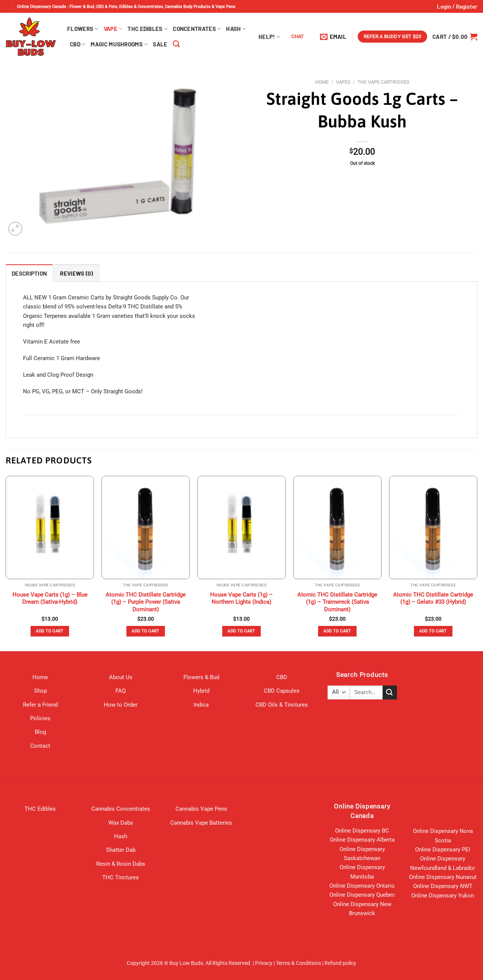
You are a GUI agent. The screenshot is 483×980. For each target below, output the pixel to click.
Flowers (80, 28)
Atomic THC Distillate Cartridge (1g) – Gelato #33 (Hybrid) (433, 598)
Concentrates (194, 28)
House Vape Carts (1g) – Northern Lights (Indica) (241, 598)
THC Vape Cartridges (383, 82)
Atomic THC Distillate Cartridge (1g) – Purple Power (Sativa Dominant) (146, 602)
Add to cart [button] (50, 631)
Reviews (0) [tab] (76, 273)
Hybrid (201, 690)
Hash (233, 28)
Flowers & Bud (201, 677)
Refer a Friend (40, 704)
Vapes (343, 82)
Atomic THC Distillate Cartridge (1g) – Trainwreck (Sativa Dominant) (337, 602)
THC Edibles (145, 28)
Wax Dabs (120, 822)
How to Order (120, 704)
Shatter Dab (120, 850)
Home (322, 82)
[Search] (176, 44)
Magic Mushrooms (117, 44)
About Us (120, 677)
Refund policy (340, 963)
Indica (201, 704)
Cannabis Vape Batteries (201, 822)
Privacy (263, 963)
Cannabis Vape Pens (201, 808)
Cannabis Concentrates (120, 808)
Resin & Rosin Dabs (120, 863)
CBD (75, 44)
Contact (40, 745)
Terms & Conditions (298, 963)
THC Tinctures (120, 877)
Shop (40, 690)
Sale (160, 44)
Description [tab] (29, 273)
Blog (40, 731)
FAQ (120, 690)
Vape (110, 28)
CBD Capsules (282, 690)
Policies (40, 718)
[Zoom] (15, 229)
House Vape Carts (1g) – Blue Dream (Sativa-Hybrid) (50, 598)
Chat (297, 36)
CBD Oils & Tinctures (281, 704)
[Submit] (390, 692)
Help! (266, 36)
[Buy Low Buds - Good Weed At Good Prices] (31, 36)
